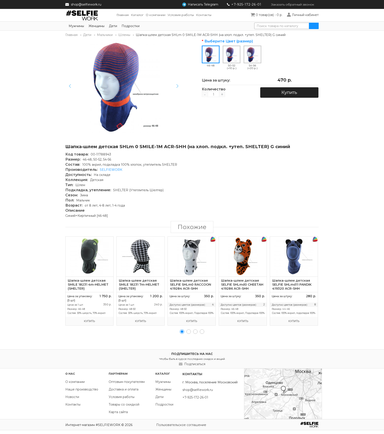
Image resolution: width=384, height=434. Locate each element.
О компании (75, 382)
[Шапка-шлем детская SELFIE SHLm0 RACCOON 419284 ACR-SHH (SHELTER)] (192, 257)
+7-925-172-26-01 (246, 4)
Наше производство (81, 389)
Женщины (96, 26)
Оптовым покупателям (127, 382)
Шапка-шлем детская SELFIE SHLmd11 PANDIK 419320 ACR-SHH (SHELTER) (292, 287)
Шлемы (124, 35)
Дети (113, 26)
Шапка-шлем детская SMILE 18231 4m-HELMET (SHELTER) (88, 285)
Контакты (72, 404)
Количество (213, 89)
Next (177, 86)
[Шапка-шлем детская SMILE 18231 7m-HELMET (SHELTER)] (140, 257)
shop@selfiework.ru (86, 4)
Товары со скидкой (124, 404)
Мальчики (105, 35)
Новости (72, 397)
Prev (70, 86)
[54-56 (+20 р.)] (252, 54)
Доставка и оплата (123, 389)
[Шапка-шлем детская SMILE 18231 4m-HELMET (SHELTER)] (89, 257)
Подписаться (194, 364)
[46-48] (125, 86)
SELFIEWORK (111, 170)
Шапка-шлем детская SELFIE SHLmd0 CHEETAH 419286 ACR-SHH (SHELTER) (242, 287)
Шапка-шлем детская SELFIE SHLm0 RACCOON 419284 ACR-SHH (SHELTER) (190, 287)
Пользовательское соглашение (181, 425)
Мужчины (76, 26)
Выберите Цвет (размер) (228, 41)
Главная (71, 35)
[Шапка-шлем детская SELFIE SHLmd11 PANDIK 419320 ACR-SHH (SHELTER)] (294, 257)
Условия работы (121, 397)
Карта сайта (118, 412)
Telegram (203, 4)
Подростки (131, 26)
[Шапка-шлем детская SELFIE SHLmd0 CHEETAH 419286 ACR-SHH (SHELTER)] (243, 257)
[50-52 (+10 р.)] (231, 54)
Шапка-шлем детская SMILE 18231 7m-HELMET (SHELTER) (139, 285)
